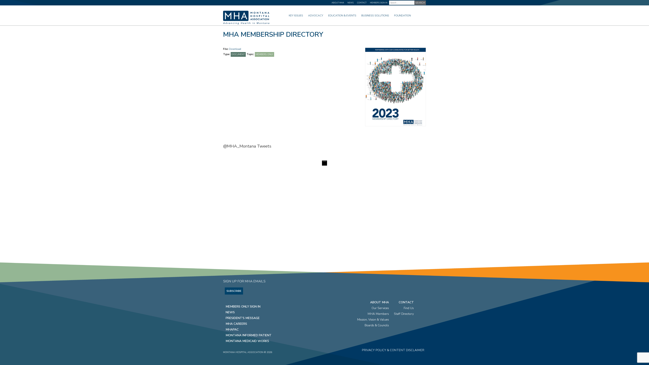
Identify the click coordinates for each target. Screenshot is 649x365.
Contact (362, 2)
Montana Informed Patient (248, 335)
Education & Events (342, 15)
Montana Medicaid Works (247, 341)
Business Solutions (375, 15)
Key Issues (296, 15)
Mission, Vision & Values (373, 320)
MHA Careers (236, 324)
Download (235, 49)
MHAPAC (232, 329)
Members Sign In (378, 2)
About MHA (338, 2)
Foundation (402, 15)
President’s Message (243, 318)
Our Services (380, 308)
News (350, 2)
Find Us (409, 308)
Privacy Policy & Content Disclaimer (393, 350)
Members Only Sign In (243, 307)
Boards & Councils (377, 325)
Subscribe (233, 291)
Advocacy (315, 15)
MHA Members (378, 314)
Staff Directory (404, 314)
